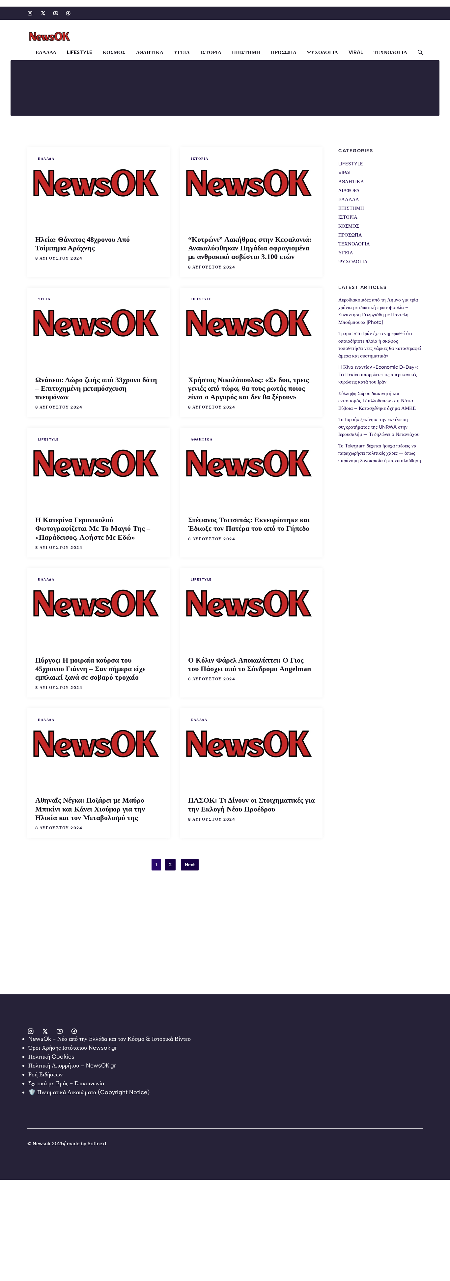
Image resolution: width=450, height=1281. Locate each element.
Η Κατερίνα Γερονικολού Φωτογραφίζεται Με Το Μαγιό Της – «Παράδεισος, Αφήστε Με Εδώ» (92, 528)
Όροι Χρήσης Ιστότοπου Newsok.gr (72, 1047)
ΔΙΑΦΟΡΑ (349, 190)
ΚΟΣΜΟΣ (114, 52)
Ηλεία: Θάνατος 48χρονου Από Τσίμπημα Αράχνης (82, 243)
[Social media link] (30, 13)
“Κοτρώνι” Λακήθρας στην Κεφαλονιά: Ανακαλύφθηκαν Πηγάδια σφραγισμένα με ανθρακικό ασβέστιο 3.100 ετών (249, 248)
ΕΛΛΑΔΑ (46, 52)
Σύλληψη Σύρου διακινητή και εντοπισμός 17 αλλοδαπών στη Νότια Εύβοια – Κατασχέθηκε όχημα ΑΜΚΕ (377, 400)
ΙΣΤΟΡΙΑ (210, 52)
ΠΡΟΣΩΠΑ (283, 52)
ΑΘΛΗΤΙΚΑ (149, 52)
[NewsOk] (50, 36)
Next (190, 865)
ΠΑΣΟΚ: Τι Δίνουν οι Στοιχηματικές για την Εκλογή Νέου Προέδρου (251, 804)
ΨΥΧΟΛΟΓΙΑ (322, 52)
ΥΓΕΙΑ (182, 52)
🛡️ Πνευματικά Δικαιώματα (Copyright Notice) (89, 1092)
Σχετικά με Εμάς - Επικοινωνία (66, 1083)
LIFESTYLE (79, 52)
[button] (417, 52)
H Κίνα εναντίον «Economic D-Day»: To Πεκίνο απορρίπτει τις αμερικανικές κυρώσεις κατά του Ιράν (378, 374)
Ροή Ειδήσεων (45, 1074)
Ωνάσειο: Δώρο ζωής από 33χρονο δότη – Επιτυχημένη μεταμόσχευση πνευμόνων (96, 388)
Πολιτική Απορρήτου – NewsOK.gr (72, 1065)
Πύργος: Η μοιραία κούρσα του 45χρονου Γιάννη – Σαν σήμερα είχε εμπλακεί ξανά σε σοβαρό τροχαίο (90, 668)
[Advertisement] (197, 948)
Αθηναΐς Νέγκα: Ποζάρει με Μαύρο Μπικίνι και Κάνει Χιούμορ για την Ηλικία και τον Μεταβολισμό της (90, 808)
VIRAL (356, 52)
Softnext (97, 1144)
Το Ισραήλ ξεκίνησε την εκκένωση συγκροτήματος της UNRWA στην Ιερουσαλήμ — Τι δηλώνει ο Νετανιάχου (378, 427)
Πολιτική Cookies (51, 1056)
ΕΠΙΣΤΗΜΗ (246, 52)
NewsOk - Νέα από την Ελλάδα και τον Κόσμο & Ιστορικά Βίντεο (109, 1038)
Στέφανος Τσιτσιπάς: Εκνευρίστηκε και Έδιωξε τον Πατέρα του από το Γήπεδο (249, 524)
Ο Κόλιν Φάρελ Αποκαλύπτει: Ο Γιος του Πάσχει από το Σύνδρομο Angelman (249, 664)
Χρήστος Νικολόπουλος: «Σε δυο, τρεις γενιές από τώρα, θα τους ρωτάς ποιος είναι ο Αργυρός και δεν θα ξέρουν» (248, 388)
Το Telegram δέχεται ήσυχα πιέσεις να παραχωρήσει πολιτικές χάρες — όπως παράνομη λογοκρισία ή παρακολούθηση (379, 453)
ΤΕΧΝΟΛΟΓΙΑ (390, 52)
